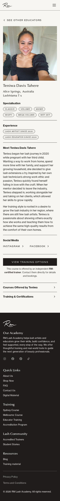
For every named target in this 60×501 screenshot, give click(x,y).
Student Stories (11, 444)
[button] (54, 5)
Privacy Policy (10, 476)
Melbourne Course (13, 415)
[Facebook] (12, 358)
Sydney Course (11, 410)
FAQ (5, 385)
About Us (8, 375)
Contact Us (9, 390)
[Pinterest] (20, 358)
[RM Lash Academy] (10, 323)
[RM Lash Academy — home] (7, 5)
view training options (30, 261)
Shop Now (8, 380)
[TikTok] (28, 358)
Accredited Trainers (13, 439)
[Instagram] (4, 358)
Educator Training (12, 419)
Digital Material (11, 395)
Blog (5, 459)
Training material (12, 464)
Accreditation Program (15, 424)
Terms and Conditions (14, 482)
